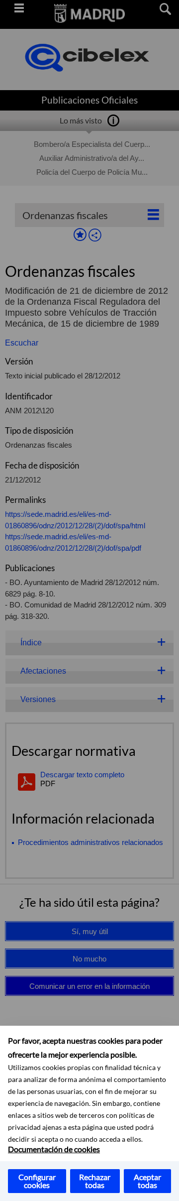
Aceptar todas (147, 1181)
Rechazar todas (94, 1181)
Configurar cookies (37, 1181)
